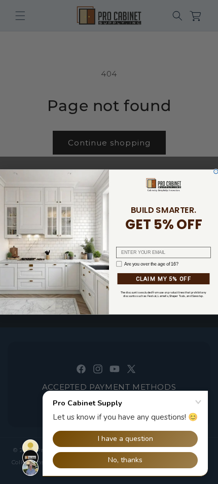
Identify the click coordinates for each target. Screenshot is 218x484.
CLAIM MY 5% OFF (164, 278)
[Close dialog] (216, 171)
